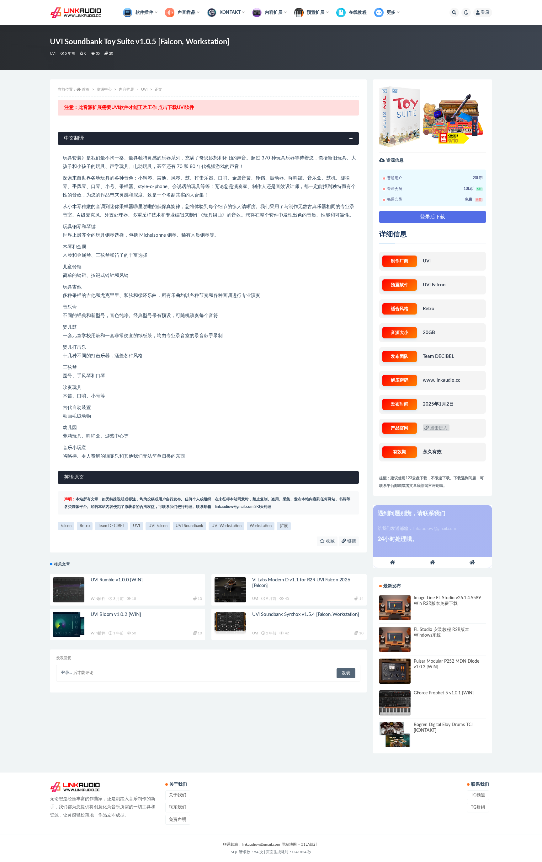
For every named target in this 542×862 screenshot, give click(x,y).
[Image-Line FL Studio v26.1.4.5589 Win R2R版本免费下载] (395, 607)
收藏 (330, 541)
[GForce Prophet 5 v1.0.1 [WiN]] (395, 702)
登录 (485, 12)
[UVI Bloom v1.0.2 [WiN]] (68, 624)
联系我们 (177, 807)
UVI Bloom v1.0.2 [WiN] (116, 614)
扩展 (284, 526)
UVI (53, 53)
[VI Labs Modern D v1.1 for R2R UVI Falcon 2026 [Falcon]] (230, 589)
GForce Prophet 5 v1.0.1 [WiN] (444, 693)
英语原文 (74, 477)
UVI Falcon (157, 526)
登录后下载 (432, 216)
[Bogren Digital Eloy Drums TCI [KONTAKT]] (395, 734)
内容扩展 (126, 89)
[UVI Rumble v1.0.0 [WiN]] (68, 589)
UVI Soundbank (189, 526)
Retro (85, 526)
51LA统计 (309, 844)
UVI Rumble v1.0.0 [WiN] (116, 580)
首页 (85, 89)
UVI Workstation (226, 526)
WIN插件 (98, 599)
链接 (351, 541)
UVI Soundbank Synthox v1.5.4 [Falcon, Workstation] (305, 614)
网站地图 (289, 844)
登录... (66, 673)
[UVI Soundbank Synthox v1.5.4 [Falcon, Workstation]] (230, 623)
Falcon (66, 526)
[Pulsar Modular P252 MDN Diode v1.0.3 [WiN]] (395, 671)
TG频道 (478, 795)
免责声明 (177, 819)
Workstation (261, 526)
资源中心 (104, 89)
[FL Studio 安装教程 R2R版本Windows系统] (395, 639)
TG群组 (478, 807)
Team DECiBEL (111, 526)
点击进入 (438, 428)
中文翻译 (74, 138)
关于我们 (177, 795)
